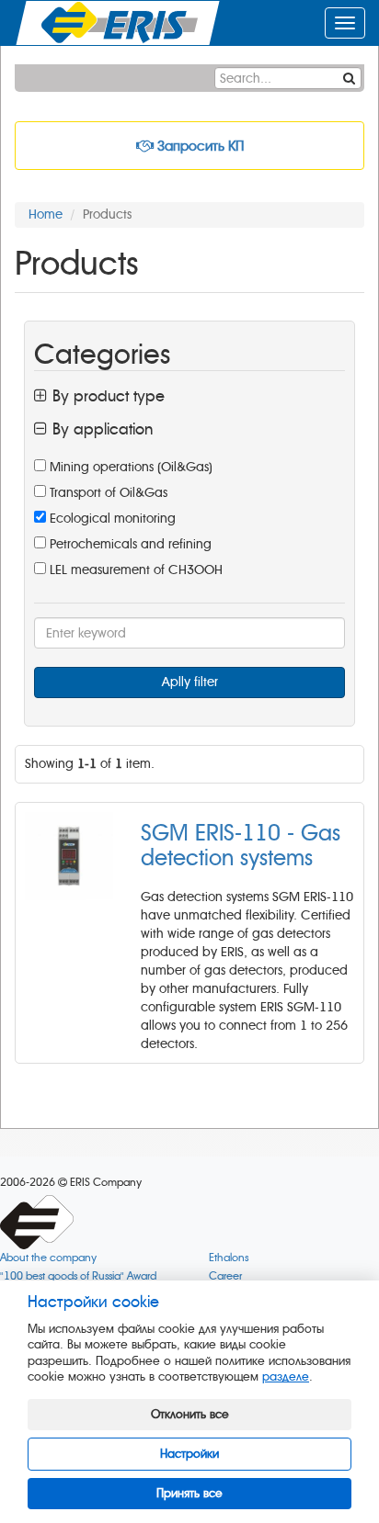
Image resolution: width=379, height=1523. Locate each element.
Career (225, 1276)
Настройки (189, 1454)
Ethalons (228, 1258)
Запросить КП (199, 146)
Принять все (189, 1493)
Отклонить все (190, 1414)
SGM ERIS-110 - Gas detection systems (240, 845)
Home (46, 214)
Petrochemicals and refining (129, 544)
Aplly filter (190, 682)
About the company (48, 1258)
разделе (285, 1376)
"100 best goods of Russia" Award (78, 1276)
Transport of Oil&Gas (106, 493)
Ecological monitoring (111, 518)
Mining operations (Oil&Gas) (129, 467)
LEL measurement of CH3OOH (134, 570)
